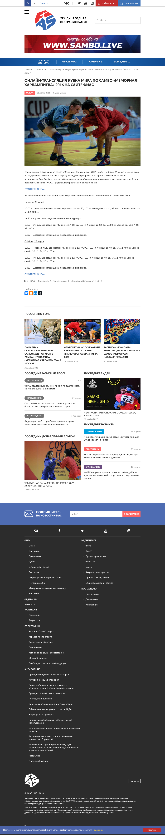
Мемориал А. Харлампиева (52, 281)
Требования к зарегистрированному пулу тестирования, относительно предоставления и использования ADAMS (53, 748)
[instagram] (92, 3)
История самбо (37, 583)
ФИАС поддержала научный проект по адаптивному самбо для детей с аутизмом (52, 387)
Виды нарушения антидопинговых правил (51, 704)
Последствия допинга (40, 699)
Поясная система (43, 62)
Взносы (44, 3)
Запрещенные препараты (42, 715)
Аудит (32, 562)
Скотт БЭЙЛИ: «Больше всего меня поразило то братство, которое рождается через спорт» (49, 405)
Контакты (34, 594)
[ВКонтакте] (26, 293)
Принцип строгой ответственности (47, 693)
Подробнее (97, 830)
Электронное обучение (41, 642)
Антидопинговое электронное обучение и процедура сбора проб (51, 738)
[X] (40, 293)
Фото (88, 546)
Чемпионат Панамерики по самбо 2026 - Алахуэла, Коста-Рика (50, 484)
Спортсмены (32, 626)
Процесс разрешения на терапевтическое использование (50, 721)
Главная (28, 70)
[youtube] (86, 3)
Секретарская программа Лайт (45, 578)
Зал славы (34, 572)
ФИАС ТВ (90, 562)
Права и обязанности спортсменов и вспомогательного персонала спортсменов (51, 686)
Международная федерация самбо (73, 20)
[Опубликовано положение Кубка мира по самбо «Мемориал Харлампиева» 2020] (82, 331)
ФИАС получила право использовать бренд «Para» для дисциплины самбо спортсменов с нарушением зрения (111, 475)
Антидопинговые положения (44, 680)
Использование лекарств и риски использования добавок (54, 729)
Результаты (34, 620)
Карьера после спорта (40, 637)
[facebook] (73, 3)
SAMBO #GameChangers (41, 631)
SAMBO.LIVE (95, 62)
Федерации (31, 600)
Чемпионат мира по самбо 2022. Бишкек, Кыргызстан (110, 414)
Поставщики (89, 589)
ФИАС (27, 541)
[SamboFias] (31, 780)
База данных (122, 62)
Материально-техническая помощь (47, 588)
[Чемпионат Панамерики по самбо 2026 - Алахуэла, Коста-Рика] (52, 460)
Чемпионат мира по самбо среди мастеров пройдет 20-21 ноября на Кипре (111, 438)
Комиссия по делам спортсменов (46, 653)
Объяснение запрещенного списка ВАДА (50, 709)
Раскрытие (34, 756)
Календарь (31, 610)
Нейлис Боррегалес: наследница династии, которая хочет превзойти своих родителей (111, 456)
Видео (89, 551)
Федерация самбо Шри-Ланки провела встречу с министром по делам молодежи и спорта (50, 422)
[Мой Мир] (35, 293)
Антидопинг (32, 669)
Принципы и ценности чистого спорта (49, 674)
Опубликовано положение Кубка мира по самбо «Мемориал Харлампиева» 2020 (82, 352)
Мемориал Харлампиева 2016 (86, 281)
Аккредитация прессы (97, 572)
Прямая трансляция (96, 556)
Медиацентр (88, 541)
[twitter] (79, 3)
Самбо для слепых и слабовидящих (47, 663)
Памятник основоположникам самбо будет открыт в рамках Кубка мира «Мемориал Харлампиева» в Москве (42, 355)
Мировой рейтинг (38, 658)
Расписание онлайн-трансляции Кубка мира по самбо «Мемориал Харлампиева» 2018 (122, 352)
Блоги (89, 567)
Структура (34, 551)
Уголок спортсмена (39, 567)
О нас (32, 546)
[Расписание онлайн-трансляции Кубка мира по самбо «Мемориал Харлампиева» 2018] (122, 331)
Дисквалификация (38, 761)
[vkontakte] (66, 3)
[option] (42, 344)
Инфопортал (69, 62)
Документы (35, 556)
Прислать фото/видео (97, 578)
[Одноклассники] (31, 293)
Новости (41, 70)
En (34, 3)
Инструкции (92, 605)
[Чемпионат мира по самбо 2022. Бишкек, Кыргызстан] (112, 394)
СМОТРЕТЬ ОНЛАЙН (35, 189)
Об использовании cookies (99, 583)
